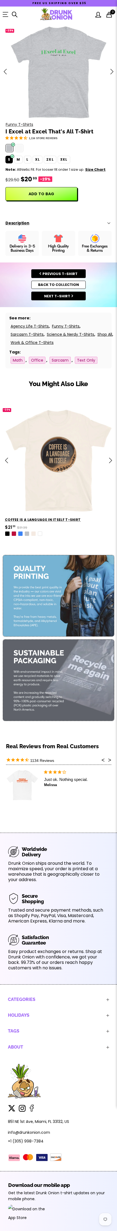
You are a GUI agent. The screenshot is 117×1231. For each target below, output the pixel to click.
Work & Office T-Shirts (32, 342)
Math (18, 360)
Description (17, 223)
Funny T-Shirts (19, 124)
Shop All (104, 334)
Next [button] (112, 71)
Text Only (86, 360)
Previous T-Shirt (60, 273)
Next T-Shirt (57, 296)
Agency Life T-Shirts (30, 326)
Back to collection (58, 284)
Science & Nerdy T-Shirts (70, 334)
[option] (58, 71)
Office (37, 360)
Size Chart (95, 169)
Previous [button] (5, 71)
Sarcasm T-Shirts (27, 334)
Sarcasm (60, 360)
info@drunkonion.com (29, 1132)
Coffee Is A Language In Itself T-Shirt (43, 519)
